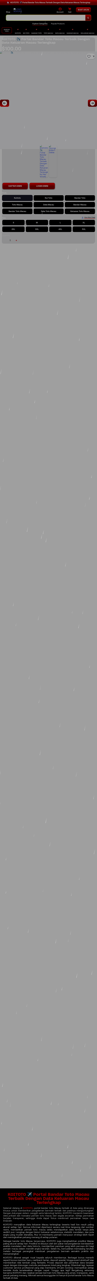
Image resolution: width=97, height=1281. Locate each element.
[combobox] (46, 18)
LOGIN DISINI (42, 186)
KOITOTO (28, 1208)
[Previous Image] (4, 103)
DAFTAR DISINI (15, 186)
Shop (8, 12)
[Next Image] (92, 103)
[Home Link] (21, 10)
